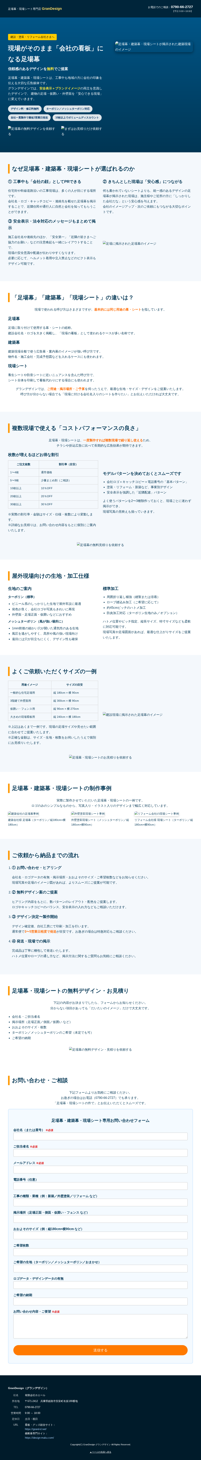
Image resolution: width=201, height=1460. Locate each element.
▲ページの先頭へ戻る (100, 1452)
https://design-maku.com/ (39, 1437)
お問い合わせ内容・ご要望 (36, 1311)
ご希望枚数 (21, 1245)
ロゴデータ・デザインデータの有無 (38, 1278)
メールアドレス (28, 1163)
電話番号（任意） (25, 1179)
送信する (100, 1350)
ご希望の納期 (22, 1295)
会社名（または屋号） (33, 1130)
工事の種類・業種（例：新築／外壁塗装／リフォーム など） (56, 1196)
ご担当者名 (25, 1146)
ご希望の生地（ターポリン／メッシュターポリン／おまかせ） (57, 1262)
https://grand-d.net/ (36, 1429)
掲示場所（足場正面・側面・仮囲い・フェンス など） (51, 1212)
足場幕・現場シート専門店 (35, 8)
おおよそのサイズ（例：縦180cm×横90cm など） (48, 1229)
